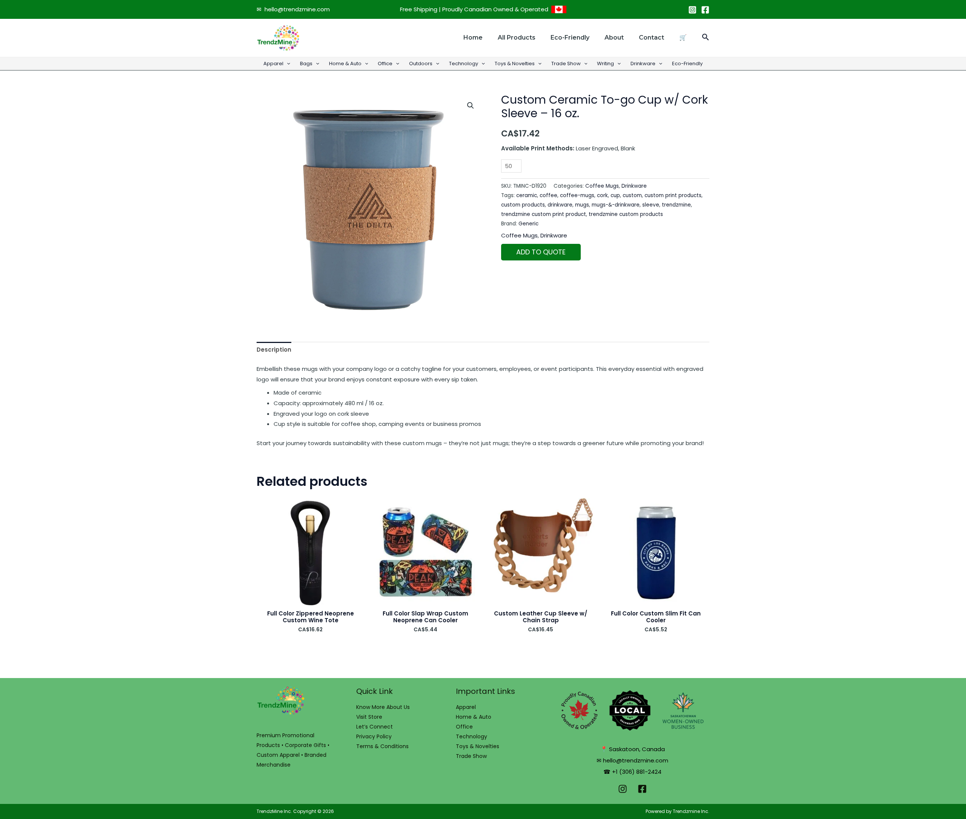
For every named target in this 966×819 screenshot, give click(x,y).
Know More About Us (383, 707)
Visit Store (369, 717)
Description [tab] (274, 350)
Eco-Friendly (687, 63)
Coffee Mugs (602, 186)
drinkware (560, 204)
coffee (548, 195)
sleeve (650, 204)
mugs (582, 204)
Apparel (273, 63)
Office (385, 63)
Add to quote (541, 252)
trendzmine (676, 204)
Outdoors (420, 63)
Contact (651, 37)
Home (473, 37)
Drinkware (643, 63)
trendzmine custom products (626, 214)
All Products (516, 37)
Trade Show (566, 63)
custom (632, 195)
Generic (528, 223)
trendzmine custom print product (543, 214)
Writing (605, 63)
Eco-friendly (570, 37)
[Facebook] (705, 10)
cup (615, 195)
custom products (523, 204)
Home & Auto (345, 63)
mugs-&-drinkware (616, 204)
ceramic (526, 195)
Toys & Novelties (515, 63)
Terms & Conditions (382, 746)
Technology (463, 63)
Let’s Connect (374, 726)
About (614, 37)
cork (602, 195)
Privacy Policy (374, 736)
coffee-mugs (577, 195)
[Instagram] (692, 10)
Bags (306, 63)
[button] (705, 38)
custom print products (673, 195)
